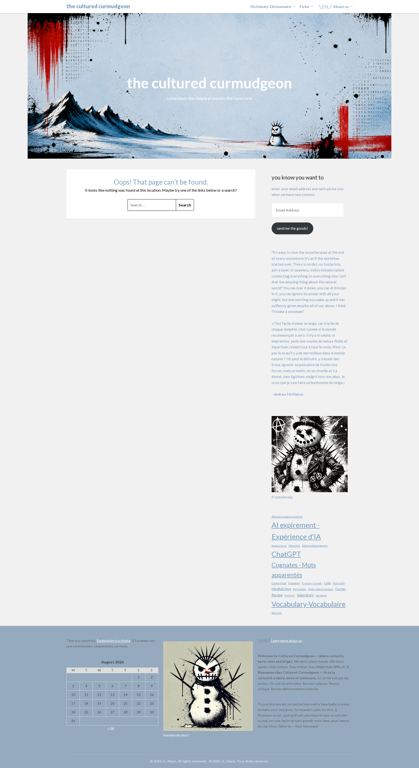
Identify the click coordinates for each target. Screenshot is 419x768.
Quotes (340, 589)
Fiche (304, 6)
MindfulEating (281, 589)
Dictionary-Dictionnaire (270, 6)
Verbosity (321, 595)
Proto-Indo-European (320, 589)
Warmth (277, 612)
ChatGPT (286, 554)
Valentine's (305, 595)
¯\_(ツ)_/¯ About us (333, 6)
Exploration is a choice (113, 640)
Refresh (290, 595)
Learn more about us (286, 640)
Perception (299, 589)
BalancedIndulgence (315, 545)
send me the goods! (292, 228)
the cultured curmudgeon (98, 6)
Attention (294, 545)
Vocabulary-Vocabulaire (309, 604)
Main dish (339, 583)
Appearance (279, 545)
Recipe (277, 595)
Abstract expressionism (287, 516)
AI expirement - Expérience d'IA (296, 531)
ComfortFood (279, 583)
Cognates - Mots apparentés (294, 569)
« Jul (111, 728)
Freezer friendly (312, 583)
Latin (327, 583)
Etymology (294, 583)
